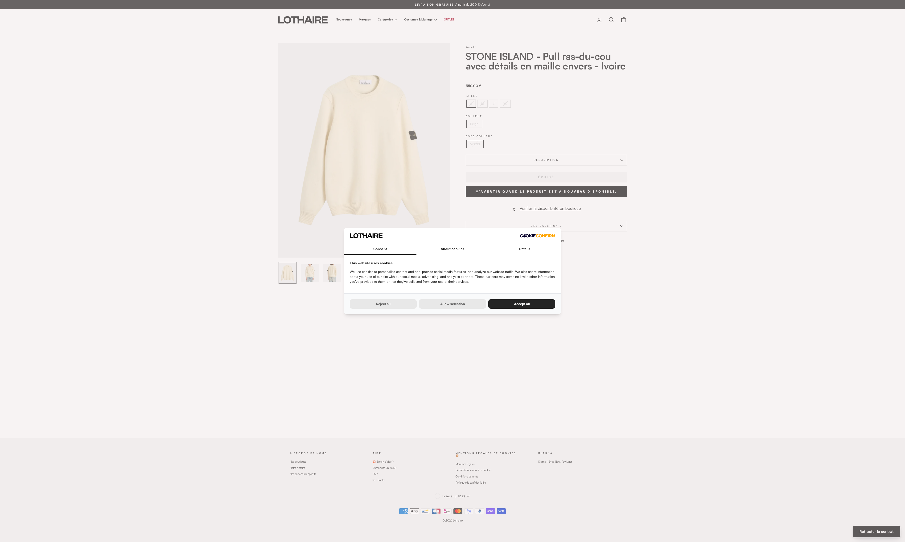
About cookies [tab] (452, 249)
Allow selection (452, 304)
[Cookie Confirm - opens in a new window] (537, 236)
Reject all (383, 304)
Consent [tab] (380, 249)
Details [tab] (524, 249)
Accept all (522, 304)
